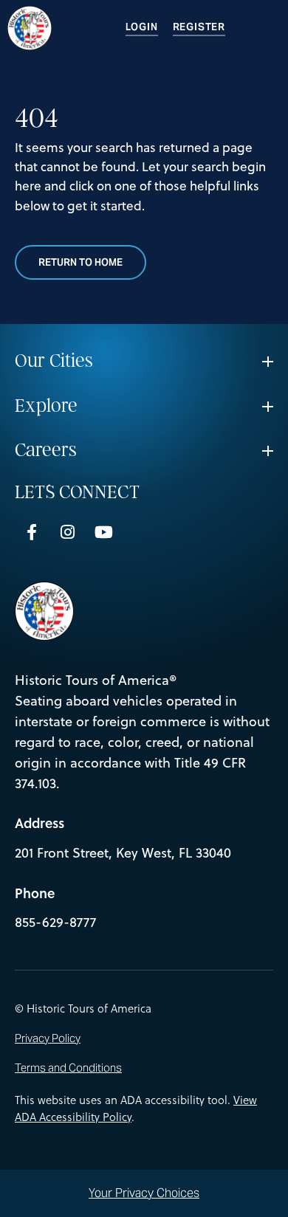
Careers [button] (46, 450)
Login (142, 27)
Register (199, 27)
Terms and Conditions (68, 1068)
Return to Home (80, 262)
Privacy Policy (47, 1038)
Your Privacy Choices (144, 1193)
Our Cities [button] (54, 361)
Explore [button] (46, 406)
